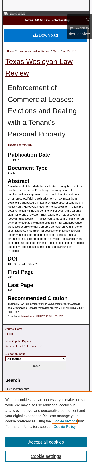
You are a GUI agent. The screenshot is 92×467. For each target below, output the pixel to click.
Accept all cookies (46, 441)
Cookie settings (65, 421)
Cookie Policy (65, 427)
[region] (46, 429)
